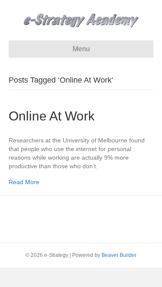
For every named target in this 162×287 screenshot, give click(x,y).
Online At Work (52, 116)
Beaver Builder (119, 255)
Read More (24, 182)
